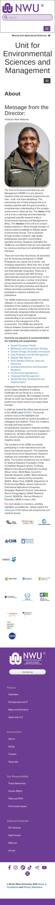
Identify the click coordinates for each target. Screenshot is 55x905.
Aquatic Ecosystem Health (23, 345)
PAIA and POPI (15, 798)
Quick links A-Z (15, 717)
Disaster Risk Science (21, 357)
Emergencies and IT (18, 701)
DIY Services (14, 827)
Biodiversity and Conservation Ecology (29, 348)
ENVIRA (27, 412)
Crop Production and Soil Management (29, 354)
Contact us (27, 671)
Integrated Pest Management (25, 375)
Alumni (11, 738)
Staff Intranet (14, 835)
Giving (11, 746)
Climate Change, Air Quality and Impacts (30, 351)
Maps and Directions (18, 709)
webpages (10, 509)
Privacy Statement (33, 887)
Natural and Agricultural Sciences (30, 35)
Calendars (13, 694)
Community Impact (17, 806)
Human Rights (15, 790)
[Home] (23, 8)
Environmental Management (24, 372)
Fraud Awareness (17, 783)
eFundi (11, 850)
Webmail (12, 842)
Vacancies (13, 761)
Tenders (12, 754)
